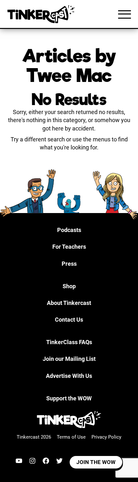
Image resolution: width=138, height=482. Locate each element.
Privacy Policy (106, 437)
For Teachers (69, 246)
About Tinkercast (69, 302)
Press (69, 263)
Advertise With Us (69, 375)
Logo (42, 14)
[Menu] (124, 14)
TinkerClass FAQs (69, 342)
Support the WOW (69, 398)
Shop (69, 286)
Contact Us (69, 319)
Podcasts (69, 230)
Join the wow (96, 462)
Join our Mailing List (69, 358)
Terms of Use (71, 437)
